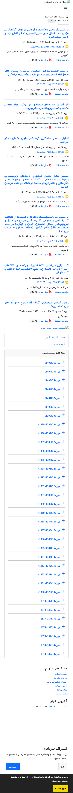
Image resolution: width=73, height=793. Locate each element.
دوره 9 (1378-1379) (50, 600)
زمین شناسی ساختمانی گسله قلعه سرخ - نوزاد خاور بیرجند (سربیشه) (36, 304)
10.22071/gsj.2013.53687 (50, 241)
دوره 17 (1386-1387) (49, 530)
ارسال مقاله (61, 685)
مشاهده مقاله (62, 60)
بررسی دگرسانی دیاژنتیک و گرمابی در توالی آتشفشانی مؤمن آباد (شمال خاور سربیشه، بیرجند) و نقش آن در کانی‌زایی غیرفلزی (36, 33)
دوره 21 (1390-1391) (49, 495)
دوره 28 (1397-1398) (49, 433)
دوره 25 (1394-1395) (49, 459)
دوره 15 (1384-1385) (49, 547)
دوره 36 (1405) (52, 362)
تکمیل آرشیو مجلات (57, 706)
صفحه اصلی (61, 673)
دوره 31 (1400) (52, 406)
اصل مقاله (39, 60)
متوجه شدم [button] (60, 788)
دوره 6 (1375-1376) (50, 627)
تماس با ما (62, 689)
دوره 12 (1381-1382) (49, 574)
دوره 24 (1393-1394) (49, 468)
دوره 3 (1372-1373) (50, 653)
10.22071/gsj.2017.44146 (50, 84)
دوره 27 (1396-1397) (49, 442)
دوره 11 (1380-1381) (49, 583)
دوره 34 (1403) (52, 380)
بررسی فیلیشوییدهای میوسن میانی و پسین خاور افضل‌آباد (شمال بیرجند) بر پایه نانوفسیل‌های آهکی (36, 72)
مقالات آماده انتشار (55, 337)
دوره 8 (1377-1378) (50, 609)
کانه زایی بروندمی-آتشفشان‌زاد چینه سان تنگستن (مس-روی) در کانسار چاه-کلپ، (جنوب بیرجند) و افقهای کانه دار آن (36, 268)
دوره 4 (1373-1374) (50, 645)
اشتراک (12, 767)
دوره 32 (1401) (52, 397)
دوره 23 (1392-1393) (49, 477)
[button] (51, 781)
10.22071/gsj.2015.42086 (50, 118)
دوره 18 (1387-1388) (49, 521)
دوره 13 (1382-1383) (49, 565)
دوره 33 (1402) (52, 389)
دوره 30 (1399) (52, 415)
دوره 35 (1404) (52, 371)
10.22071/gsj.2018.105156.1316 (46, 46)
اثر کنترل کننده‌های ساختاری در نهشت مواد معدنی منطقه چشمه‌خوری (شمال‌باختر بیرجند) (36, 106)
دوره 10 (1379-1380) (49, 592)
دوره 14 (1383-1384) (49, 556)
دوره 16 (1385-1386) (49, 539)
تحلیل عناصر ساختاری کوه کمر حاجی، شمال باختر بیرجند (36, 139)
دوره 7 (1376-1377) (50, 618)
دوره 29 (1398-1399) (49, 424)
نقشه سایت (61, 693)
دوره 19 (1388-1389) (49, 512)
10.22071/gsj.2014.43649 (50, 196)
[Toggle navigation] (37, 7)
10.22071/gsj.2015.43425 (50, 151)
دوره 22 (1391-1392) (49, 486)
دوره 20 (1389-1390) (49, 503)
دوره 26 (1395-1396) (49, 450)
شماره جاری (59, 344)
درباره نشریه (60, 677)
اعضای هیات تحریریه (57, 681)
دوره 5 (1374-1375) (50, 636)
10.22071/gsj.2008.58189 (50, 282)
